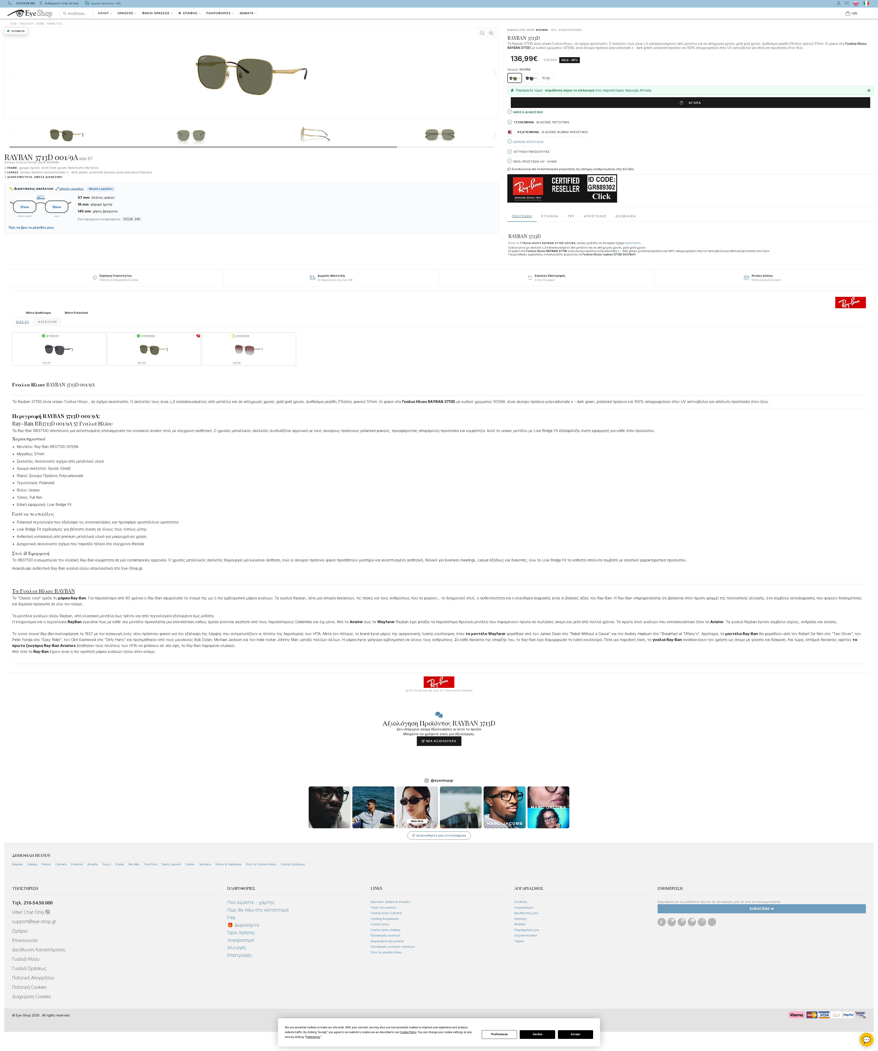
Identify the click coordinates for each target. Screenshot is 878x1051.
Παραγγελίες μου (526, 930)
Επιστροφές (239, 955)
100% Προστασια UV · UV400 (534, 161)
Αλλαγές (236, 947)
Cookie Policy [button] (408, 1032)
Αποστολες (595, 216)
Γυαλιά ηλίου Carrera (386, 913)
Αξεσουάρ (47, 322)
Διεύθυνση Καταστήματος (38, 949)
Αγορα (693, 103)
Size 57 (22, 322)
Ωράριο (20, 931)
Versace (205, 864)
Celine (190, 864)
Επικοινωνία (24, 940)
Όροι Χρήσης (241, 932)
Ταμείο (519, 941)
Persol (46, 864)
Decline (537, 1034)
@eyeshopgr (442, 780)
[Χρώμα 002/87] (531, 78)
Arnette (92, 864)
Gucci (106, 864)
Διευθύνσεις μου (526, 913)
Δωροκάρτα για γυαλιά (387, 941)
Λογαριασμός (524, 907)
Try (571, 216)
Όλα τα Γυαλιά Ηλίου (261, 864)
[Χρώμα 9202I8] (547, 78)
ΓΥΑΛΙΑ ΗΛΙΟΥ (27, 24)
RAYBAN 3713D (54, 24)
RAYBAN (40, 24)
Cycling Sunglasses (385, 918)
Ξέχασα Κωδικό (525, 935)
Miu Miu (133, 864)
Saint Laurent (171, 864)
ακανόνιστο (633, 243)
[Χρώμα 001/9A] (514, 78)
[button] (77, 13)
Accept (575, 1034)
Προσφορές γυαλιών (386, 935)
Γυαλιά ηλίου (380, 924)
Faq (231, 917)
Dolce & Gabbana (228, 864)
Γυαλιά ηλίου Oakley (385, 930)
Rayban (17, 864)
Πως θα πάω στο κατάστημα (258, 910)
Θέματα (247, 13)
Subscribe (760, 909)
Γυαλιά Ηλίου (26, 959)
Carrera (61, 864)
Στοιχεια (549, 216)
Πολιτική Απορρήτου (33, 978)
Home (13, 24)
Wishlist (519, 924)
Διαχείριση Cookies (31, 996)
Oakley (32, 864)
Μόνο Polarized (76, 312)
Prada (119, 864)
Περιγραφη (522, 216)
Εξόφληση (626, 216)
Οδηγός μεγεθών (71, 188)
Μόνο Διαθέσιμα (38, 312)
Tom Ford (150, 864)
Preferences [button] (313, 1037)
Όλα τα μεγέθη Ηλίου (386, 952)
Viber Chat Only (28, 912)
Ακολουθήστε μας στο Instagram (441, 835)
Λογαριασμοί (240, 940)
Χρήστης (520, 918)
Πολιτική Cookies (29, 987)
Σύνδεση (520, 902)
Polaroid (77, 864)
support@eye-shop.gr (34, 921)
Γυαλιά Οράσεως (293, 864)
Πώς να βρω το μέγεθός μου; (31, 227)
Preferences (499, 1034)
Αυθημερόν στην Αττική (61, 3)
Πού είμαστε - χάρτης (251, 902)
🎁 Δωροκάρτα (243, 925)
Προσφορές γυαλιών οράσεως (393, 946)
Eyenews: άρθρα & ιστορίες (390, 902)
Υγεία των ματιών (383, 907)
